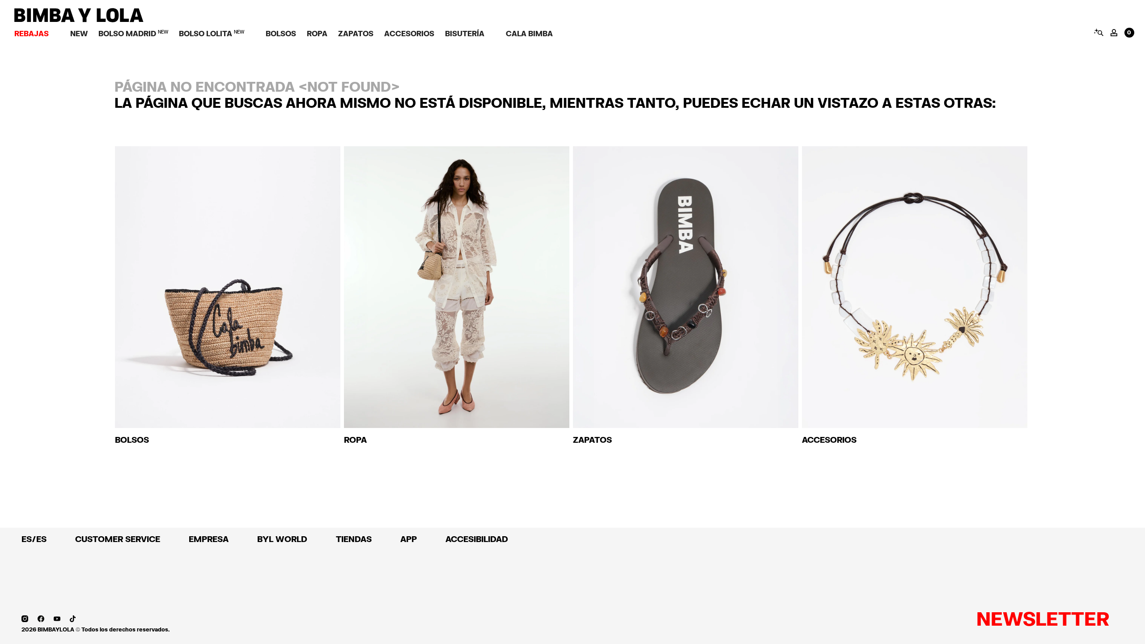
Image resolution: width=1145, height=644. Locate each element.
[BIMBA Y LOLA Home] (79, 20)
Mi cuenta (1114, 32)
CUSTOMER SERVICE (117, 539)
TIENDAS (354, 539)
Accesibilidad (476, 539)
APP (408, 539)
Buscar (1098, 32)
